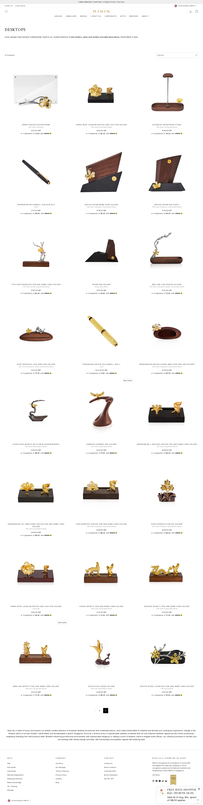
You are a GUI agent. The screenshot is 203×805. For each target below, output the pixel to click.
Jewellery (71, 16)
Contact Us (9, 6)
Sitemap (10, 790)
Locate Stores (20, 6)
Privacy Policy (61, 775)
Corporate (111, 16)
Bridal (83, 16)
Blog (57, 782)
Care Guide (11, 771)
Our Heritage (60, 767)
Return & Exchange (14, 782)
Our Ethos (59, 763)
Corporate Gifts (110, 771)
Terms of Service (62, 771)
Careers (59, 779)
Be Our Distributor (111, 775)
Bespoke (134, 16)
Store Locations (110, 767)
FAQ (8, 763)
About (145, 16)
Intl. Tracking (12, 786)
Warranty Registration (15, 775)
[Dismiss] (199, 789)
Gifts (123, 16)
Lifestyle (96, 16)
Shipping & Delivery (14, 779)
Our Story (156, 775)
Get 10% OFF (109, 779)
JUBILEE (58, 16)
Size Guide (11, 767)
